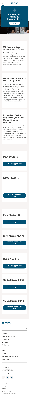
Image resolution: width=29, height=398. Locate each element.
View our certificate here (14, 164)
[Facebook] (7, 377)
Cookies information (6, 391)
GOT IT (15, 23)
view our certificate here (14, 222)
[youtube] (11, 377)
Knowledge (5, 339)
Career (4, 353)
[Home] (14, 3)
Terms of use (5, 383)
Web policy (4, 388)
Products (5, 333)
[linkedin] (3, 377)
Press (3, 351)
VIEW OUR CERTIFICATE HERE (14, 195)
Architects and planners (10, 356)
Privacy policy (5, 386)
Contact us (5, 345)
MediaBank (5, 359)
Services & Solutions (8, 336)
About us (5, 342)
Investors (5, 348)
